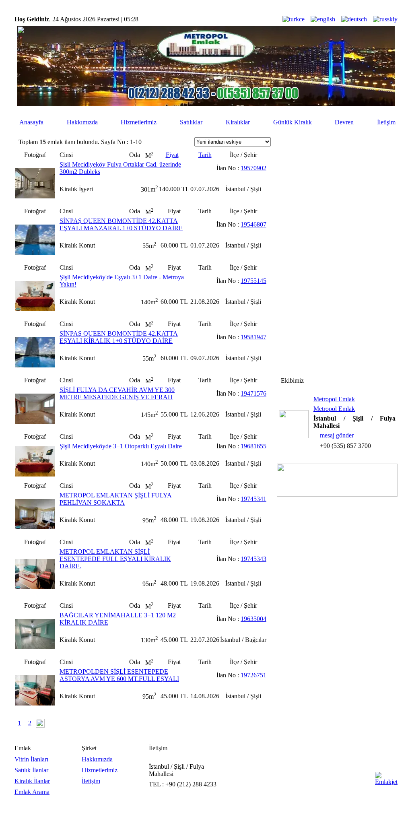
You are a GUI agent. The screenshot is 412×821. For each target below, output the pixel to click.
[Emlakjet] (386, 781)
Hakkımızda (82, 122)
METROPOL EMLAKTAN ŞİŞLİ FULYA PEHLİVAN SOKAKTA (116, 499)
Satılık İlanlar (31, 770)
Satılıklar (191, 122)
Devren (344, 122)
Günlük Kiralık (292, 122)
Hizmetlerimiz (139, 122)
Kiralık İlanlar (32, 781)
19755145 (253, 280)
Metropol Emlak (334, 399)
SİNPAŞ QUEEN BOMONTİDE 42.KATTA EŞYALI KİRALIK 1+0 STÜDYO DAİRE (119, 337)
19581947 (253, 337)
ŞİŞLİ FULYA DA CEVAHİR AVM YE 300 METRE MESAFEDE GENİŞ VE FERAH (117, 393)
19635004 (253, 618)
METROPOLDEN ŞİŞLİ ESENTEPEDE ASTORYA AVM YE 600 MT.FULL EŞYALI (119, 675)
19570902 (253, 168)
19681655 (253, 446)
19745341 (253, 498)
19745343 (253, 558)
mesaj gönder (337, 435)
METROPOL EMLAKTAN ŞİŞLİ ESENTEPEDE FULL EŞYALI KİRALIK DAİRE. (115, 558)
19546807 (253, 224)
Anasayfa (31, 122)
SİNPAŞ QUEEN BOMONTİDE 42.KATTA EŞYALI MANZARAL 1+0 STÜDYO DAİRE (121, 224)
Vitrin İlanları (31, 759)
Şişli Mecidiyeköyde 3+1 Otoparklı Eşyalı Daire (121, 446)
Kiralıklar (238, 122)
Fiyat (172, 154)
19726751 (253, 675)
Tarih (205, 154)
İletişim (386, 122)
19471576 (253, 393)
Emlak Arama (31, 791)
